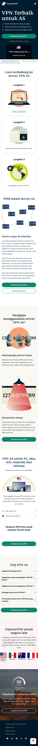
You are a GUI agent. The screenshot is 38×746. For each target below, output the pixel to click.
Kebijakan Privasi (10, 727)
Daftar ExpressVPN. (19, 111)
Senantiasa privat (29, 61)
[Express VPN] (10, 3)
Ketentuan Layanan (11, 731)
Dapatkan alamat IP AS (10, 61)
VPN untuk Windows (12, 516)
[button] (17, 571)
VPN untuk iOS (10, 511)
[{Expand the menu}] (36, 61)
